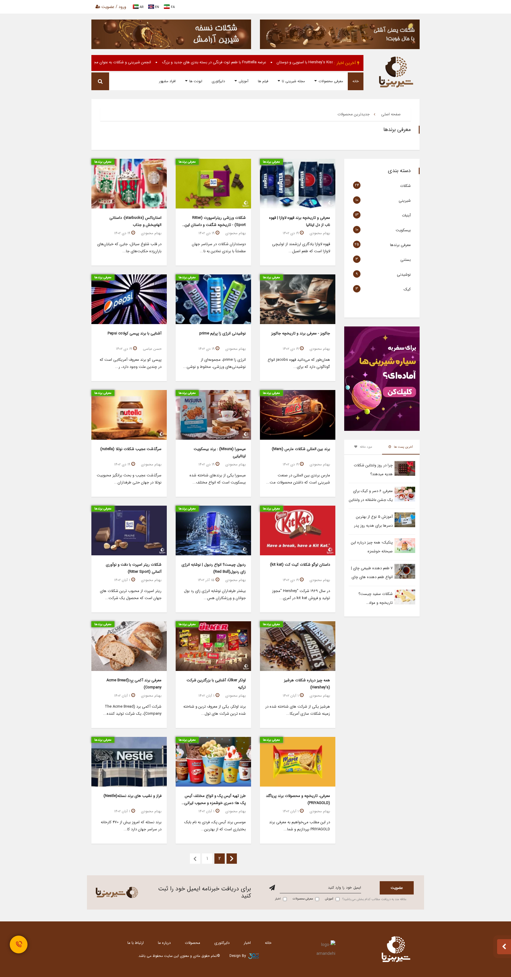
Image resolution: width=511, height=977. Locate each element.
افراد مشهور (167, 81)
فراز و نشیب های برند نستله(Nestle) (132, 796)
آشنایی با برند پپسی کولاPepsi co (134, 333)
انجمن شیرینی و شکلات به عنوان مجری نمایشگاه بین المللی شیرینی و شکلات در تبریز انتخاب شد (102, 62)
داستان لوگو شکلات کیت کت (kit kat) (300, 565)
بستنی (405, 260)
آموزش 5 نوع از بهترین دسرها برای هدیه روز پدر (373, 521)
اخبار (247, 943)
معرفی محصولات (330, 81)
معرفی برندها (400, 245)
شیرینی (405, 201)
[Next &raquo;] (232, 858)
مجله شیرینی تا (293, 81)
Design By (237, 956)
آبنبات (406, 215)
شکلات (405, 186)
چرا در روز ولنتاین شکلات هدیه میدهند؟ (373, 469)
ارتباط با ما (135, 943)
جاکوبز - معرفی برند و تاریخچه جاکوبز (300, 333)
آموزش (243, 81)
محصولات (192, 943)
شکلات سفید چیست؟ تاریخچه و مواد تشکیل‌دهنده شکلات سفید (372, 599)
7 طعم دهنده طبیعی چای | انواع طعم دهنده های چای (372, 572)
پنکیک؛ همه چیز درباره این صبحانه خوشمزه (372, 546)
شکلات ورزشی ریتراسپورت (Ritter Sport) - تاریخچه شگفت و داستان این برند (215, 225)
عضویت (397, 888)
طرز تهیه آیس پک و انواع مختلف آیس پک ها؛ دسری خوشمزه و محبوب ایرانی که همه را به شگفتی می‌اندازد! (215, 803)
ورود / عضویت (113, 7)
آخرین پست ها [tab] (403, 447)
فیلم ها (263, 81)
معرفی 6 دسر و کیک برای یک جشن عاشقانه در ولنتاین (371, 495)
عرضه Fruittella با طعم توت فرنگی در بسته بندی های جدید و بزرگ (242, 62)
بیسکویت (403, 230)
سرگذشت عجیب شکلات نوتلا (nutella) (130, 449)
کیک (407, 289)
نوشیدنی (404, 274)
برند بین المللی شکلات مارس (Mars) (301, 449)
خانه (355, 81)
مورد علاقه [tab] (365, 447)
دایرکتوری (218, 81)
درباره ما (164, 943)
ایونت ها (195, 81)
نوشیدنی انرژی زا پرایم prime (222, 333)
